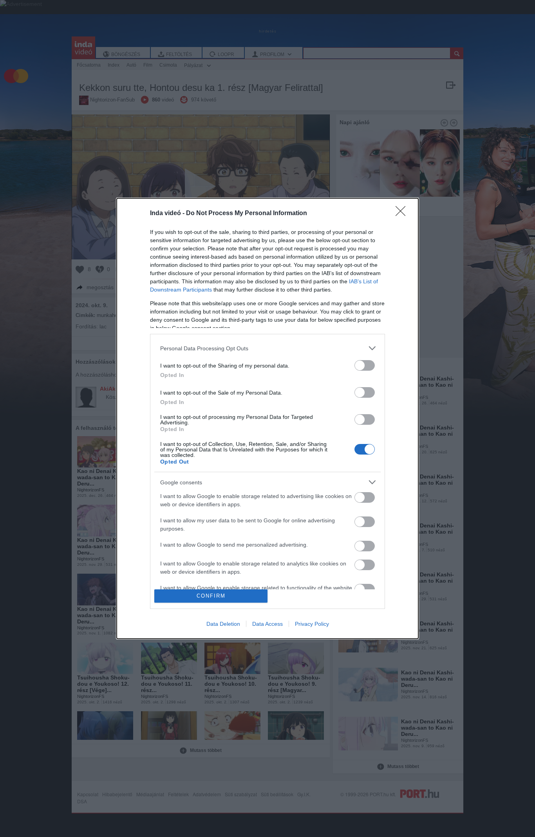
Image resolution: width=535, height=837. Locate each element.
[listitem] (267, 348)
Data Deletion (223, 624)
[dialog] (267, 418)
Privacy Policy (312, 624)
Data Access (267, 624)
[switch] (364, 365)
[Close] (403, 213)
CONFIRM (211, 596)
